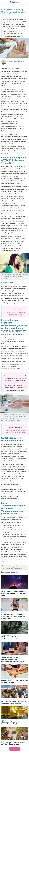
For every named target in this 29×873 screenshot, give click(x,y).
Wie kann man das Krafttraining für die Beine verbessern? (14, 638)
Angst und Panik (13, 103)
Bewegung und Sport (6, 635)
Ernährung (4, 720)
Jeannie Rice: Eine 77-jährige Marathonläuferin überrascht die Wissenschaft (13, 616)
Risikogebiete (5, 176)
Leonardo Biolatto (16, 63)
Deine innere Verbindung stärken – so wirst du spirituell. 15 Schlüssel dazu (13, 593)
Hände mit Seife (6, 364)
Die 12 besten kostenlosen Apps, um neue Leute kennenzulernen (14, 702)
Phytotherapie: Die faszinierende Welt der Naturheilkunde (13, 744)
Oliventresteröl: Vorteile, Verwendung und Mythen (10, 723)
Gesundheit (4, 6)
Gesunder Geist (5, 590)
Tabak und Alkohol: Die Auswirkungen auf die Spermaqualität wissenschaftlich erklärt (13, 660)
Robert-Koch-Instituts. (11, 461)
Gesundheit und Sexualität (8, 656)
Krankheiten (11, 6)
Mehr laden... (14, 749)
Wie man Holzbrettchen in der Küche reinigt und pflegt (14, 681)
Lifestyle (3, 699)
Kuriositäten (4, 612)
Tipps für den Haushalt (7, 678)
